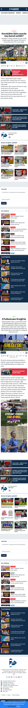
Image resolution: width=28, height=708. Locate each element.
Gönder (4, 203)
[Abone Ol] (26, 62)
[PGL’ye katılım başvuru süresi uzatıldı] (7, 513)
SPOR (14, 316)
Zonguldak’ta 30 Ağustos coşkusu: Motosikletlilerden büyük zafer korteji (18, 249)
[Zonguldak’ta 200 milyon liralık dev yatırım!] (7, 172)
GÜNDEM (18, 13)
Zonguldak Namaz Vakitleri (8, 684)
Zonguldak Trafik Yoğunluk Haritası (10, 685)
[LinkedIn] (16, 677)
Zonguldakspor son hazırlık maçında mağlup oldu (6, 530)
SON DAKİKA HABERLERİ (7, 13)
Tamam (18, 706)
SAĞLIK (12, 253)
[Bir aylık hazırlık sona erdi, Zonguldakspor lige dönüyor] (7, 501)
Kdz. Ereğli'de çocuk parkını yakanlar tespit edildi (17, 236)
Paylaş (4, 62)
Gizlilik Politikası (16, 695)
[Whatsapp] (21, 677)
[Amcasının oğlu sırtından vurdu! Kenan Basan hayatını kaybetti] (21, 172)
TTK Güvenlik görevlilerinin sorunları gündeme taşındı (18, 230)
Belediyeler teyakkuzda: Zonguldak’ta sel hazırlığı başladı (20, 165)
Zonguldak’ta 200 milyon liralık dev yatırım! (6, 178)
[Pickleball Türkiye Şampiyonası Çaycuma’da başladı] (21, 524)
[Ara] (26, 9)
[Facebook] (7, 677)
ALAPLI (12, 220)
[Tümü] (26, 211)
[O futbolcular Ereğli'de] (14, 342)
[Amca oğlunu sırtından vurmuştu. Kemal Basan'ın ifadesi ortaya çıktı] (7, 160)
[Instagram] (14, 677)
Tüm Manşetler (6, 688)
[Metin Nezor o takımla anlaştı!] (21, 513)
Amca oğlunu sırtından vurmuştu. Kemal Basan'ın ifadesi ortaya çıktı (6, 165)
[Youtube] (19, 677)
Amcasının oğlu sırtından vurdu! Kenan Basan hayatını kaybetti (20, 178)
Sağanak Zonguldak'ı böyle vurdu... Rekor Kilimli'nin (6, 153)
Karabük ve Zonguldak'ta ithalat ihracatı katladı (20, 153)
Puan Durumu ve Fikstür (8, 687)
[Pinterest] (12, 677)
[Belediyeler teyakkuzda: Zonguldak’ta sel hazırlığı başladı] (21, 160)
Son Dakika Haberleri (7, 689)
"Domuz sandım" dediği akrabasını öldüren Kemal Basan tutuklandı (18, 243)
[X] (9, 677)
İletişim (3, 695)
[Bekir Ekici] (4, 135)
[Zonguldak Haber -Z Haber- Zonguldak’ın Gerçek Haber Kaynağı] (14, 9)
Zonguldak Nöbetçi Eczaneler (9, 681)
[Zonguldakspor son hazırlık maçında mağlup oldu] (7, 524)
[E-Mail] (9, 137)
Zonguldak (13, 214)
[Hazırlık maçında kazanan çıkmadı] (21, 501)
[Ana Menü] (1, 9)
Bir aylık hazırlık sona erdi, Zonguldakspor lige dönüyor (7, 507)
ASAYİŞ (12, 233)
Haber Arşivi (5, 691)
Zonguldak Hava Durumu (8, 682)
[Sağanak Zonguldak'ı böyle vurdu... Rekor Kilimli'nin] (7, 148)
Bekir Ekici (4, 65)
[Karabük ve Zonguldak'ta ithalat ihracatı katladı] (21, 148)
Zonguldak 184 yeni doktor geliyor (17, 217)
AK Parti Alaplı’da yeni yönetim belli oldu (17, 223)
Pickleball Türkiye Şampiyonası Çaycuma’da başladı (20, 530)
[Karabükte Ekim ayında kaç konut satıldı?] (14, 52)
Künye (8, 695)
